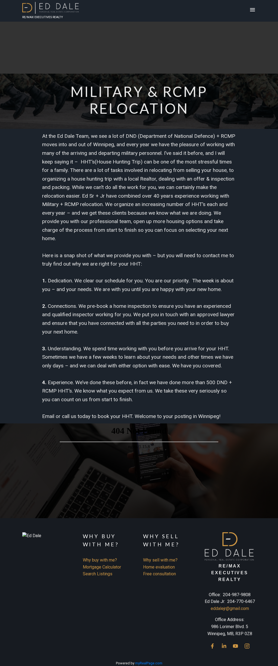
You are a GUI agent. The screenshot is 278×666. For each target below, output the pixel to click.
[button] (212, 646)
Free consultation (159, 573)
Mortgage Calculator (102, 567)
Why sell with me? (160, 560)
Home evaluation (159, 567)
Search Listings (97, 573)
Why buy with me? (100, 560)
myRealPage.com (148, 663)
